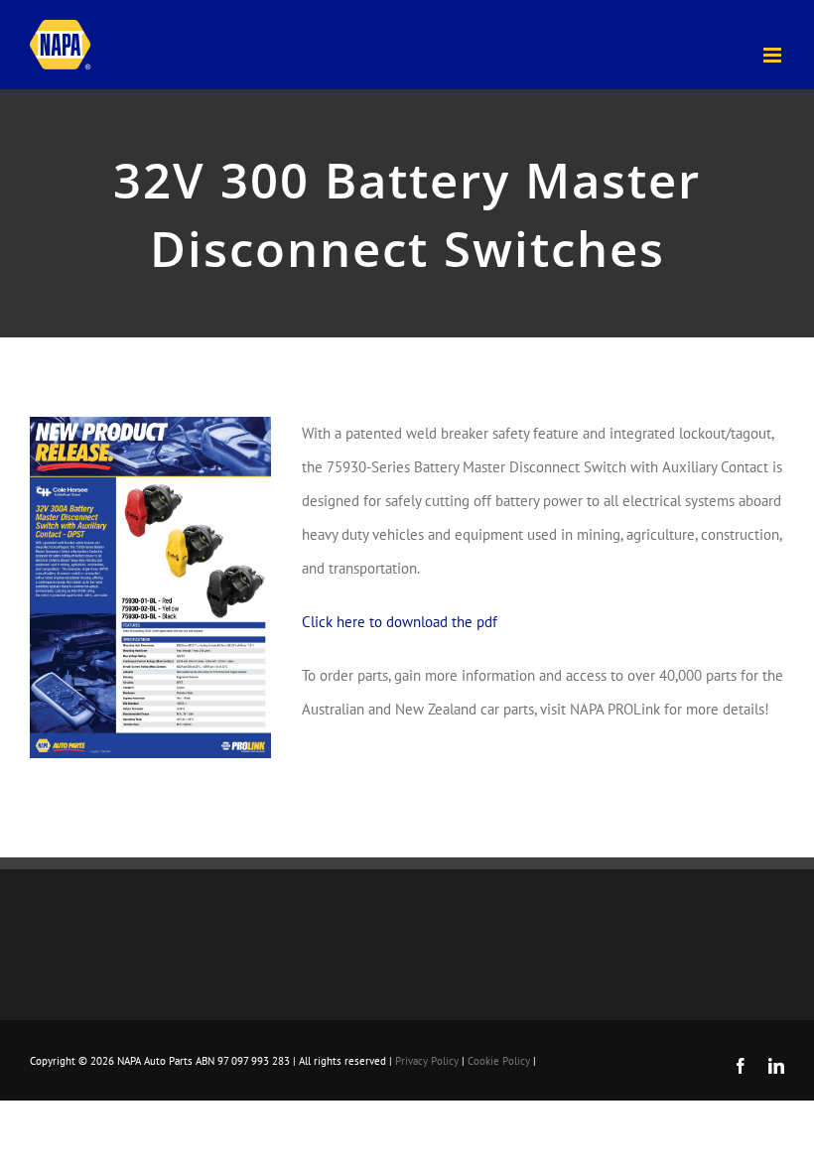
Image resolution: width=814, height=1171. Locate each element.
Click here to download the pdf (399, 621)
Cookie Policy (499, 1061)
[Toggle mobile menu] (773, 55)
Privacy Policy (427, 1061)
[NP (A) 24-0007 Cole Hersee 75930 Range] (150, 424)
